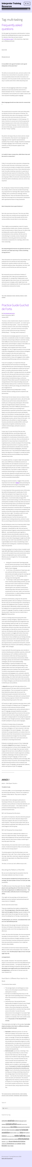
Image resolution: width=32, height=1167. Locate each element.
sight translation (24, 1095)
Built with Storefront (7, 1158)
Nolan (13, 1136)
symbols (19, 1143)
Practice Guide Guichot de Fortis (15, 307)
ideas (7, 1130)
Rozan (11, 1141)
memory (22, 295)
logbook (28, 1132)
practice (4, 1095)
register (3, 1141)
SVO (15, 1143)
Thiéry (8, 1145)
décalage (4, 1127)
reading (16, 1139)
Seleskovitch (17, 1141)
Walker (11, 1145)
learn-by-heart (13, 1132)
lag (20, 1130)
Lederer (18, 1132)
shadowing (16, 1095)
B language (20, 1120)
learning (17, 295)
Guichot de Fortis (16, 1093)
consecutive (11, 1124)
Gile (5, 295)
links (21, 1132)
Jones (17, 1130)
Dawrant (19, 1124)
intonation (12, 1130)
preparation (5, 1139)
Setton (23, 1141)
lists (24, 1132)
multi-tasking (23, 1093)
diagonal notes (24, 1124)
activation (4, 1121)
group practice (7, 1093)
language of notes (11, 295)
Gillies (15, 1127)
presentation (11, 1139)
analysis (11, 1120)
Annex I (18, 482)
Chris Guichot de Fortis (9, 313)
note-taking (19, 1135)
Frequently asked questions (12, 27)
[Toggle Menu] (28, 9)
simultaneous (10, 1143)
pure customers (9, 1095)
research (7, 1141)
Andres (16, 1120)
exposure (8, 1127)
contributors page (8, 39)
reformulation (23, 1139)
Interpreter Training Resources (11, 5)
